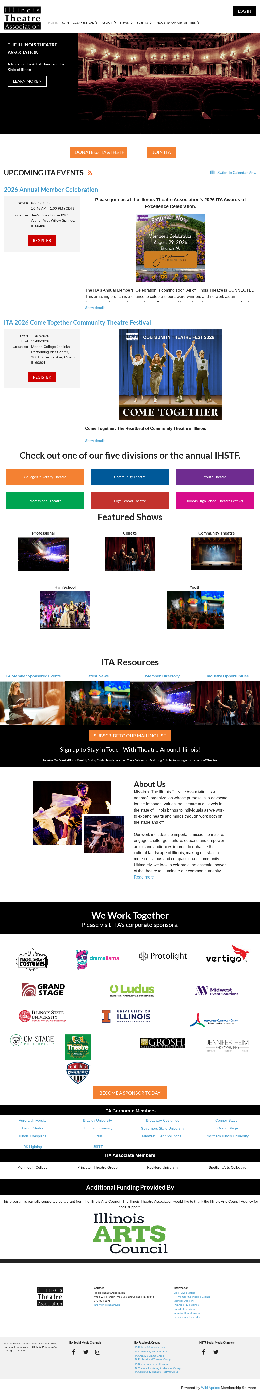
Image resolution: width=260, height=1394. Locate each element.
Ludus (98, 1136)
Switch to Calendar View (236, 172)
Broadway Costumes (162, 1120)
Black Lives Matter (184, 1292)
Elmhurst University (97, 1128)
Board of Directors (184, 1308)
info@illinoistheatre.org (107, 1304)
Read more (144, 877)
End (24, 341)
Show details (95, 308)
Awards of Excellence (186, 1304)
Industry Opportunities (228, 675)
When (23, 203)
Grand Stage (227, 1128)
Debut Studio (32, 1128)
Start (24, 336)
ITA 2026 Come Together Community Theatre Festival (77, 322)
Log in (244, 11)
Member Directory (162, 675)
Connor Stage (226, 1120)
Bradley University (97, 1120)
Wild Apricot (210, 1388)
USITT (97, 1147)
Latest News (97, 675)
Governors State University (162, 1128)
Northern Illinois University (228, 1136)
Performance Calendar (187, 1317)
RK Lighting (32, 1147)
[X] (86, 1352)
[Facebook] (74, 1352)
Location (20, 215)
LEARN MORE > (27, 81)
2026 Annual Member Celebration (51, 189)
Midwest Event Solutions (161, 1136)
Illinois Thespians (32, 1136)
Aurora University (32, 1120)
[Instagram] (98, 1352)
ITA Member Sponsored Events (32, 675)
